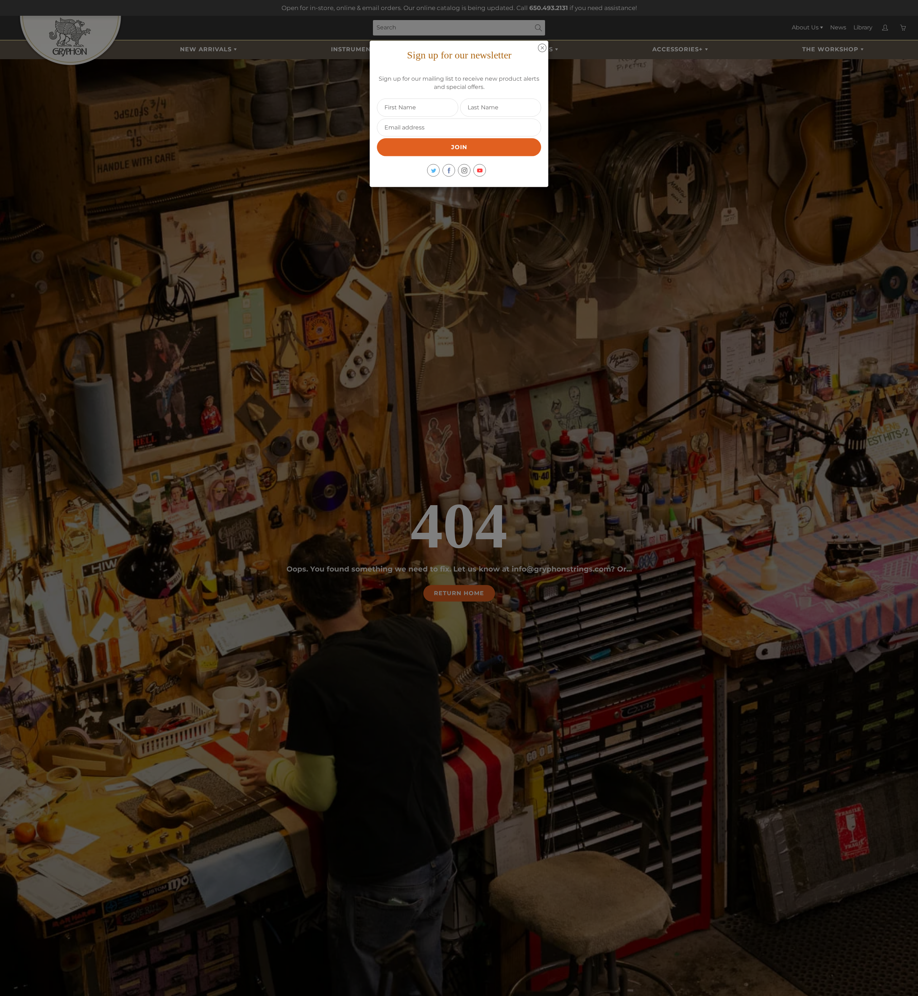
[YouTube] (479, 170)
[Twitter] (433, 170)
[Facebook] (449, 170)
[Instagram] (464, 170)
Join (459, 147)
